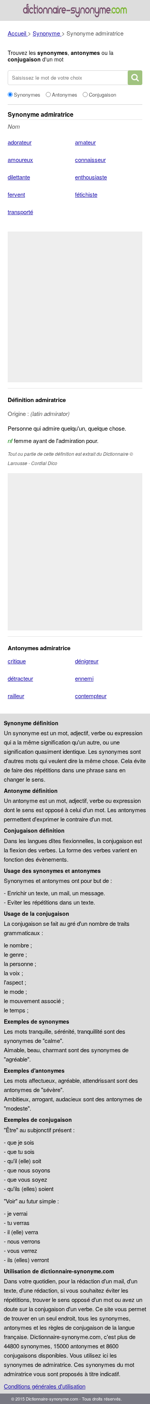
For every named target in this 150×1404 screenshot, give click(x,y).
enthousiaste (91, 177)
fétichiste (86, 194)
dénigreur (86, 661)
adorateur (20, 142)
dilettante (19, 177)
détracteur (20, 678)
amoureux (20, 159)
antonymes (85, 52)
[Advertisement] (75, 307)
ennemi (84, 678)
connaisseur (90, 159)
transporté (20, 212)
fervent (16, 194)
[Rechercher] (135, 77)
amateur (85, 142)
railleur (16, 696)
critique (17, 661)
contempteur (91, 696)
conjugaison (24, 59)
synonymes (52, 52)
